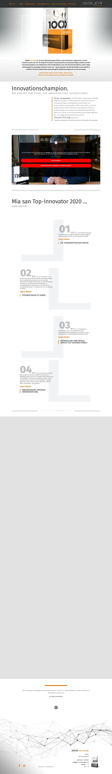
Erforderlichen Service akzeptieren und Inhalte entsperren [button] (56, 165)
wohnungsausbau (43, 4)
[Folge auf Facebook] (19, 766)
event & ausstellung (58, 4)
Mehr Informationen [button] (56, 156)
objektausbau (30, 4)
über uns (12, 4)
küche (21, 4)
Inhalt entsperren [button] (56, 160)
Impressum (41, 766)
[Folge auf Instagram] (24, 766)
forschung (71, 4)
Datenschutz (49, 766)
